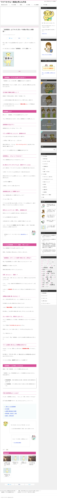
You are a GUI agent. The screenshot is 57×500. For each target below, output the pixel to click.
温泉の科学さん (23, 234)
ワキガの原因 (13, 4)
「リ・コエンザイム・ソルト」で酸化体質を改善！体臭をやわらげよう (48, 125)
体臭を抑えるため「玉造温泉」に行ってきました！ (15, 463)
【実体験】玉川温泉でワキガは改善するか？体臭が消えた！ (7, 464)
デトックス (44, 263)
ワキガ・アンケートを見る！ (47, 54)
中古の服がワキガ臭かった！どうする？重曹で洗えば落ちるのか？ (51, 205)
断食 (43, 279)
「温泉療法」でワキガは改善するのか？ (23, 463)
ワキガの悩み (44, 156)
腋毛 (43, 284)
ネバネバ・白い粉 (47, 161)
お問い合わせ (44, 300)
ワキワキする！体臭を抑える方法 (13, 2)
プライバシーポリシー (46, 303)
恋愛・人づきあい (47, 171)
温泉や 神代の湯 (9, 415)
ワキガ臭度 (53, 265)
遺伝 (47, 284)
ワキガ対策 (28, 4)
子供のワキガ (53, 275)
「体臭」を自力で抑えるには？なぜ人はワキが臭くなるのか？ (48, 88)
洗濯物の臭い (46, 166)
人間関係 (45, 267)
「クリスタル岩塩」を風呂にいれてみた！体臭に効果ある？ (51, 226)
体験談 (49, 271)
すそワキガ (45, 163)
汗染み (44, 280)
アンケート (51, 260)
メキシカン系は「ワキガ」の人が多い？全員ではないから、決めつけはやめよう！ (51, 216)
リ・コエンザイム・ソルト (46, 265)
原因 (44, 275)
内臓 (48, 273)
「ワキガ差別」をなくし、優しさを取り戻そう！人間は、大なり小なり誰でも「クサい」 (51, 211)
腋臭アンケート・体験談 (46, 194)
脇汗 (52, 282)
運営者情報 (44, 293)
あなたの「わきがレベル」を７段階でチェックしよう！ (48, 112)
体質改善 (44, 271)
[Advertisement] (20, 16)
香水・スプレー (46, 286)
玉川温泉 (7, 408)
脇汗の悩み (45, 158)
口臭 (43, 197)
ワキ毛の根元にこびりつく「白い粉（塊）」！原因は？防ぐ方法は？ (48, 100)
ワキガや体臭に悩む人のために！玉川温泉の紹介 (32, 463)
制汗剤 (45, 184)
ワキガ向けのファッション (48, 179)
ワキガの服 (45, 4)
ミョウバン (50, 263)
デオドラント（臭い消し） (48, 176)
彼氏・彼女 (49, 277)
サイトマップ (44, 295)
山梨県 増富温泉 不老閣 (10, 411)
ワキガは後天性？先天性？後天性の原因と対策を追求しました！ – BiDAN (49, 246)
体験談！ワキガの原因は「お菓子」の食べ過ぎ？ (48, 137)
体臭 (51, 267)
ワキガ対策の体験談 (17, 442)
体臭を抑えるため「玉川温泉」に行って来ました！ (7, 475)
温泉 (7, 449)
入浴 (44, 273)
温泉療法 (45, 192)
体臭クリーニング (47, 181)
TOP (8, 490)
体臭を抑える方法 (4, 4)
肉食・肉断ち (46, 282)
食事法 (21, 4)
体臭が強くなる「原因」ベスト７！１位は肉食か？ (51, 221)
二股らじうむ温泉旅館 (10, 406)
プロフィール (44, 33)
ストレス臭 (51, 261)
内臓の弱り (45, 189)
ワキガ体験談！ (36, 4)
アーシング (44, 261)
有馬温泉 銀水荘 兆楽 (11, 413)
